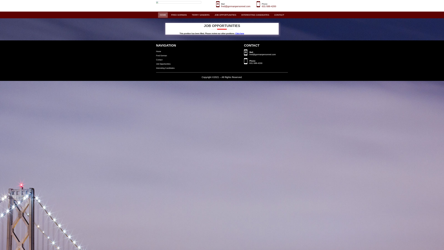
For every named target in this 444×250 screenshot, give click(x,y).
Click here (239, 33)
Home (163, 15)
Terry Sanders (201, 15)
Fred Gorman (179, 15)
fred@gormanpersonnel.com (235, 6)
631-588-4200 (269, 6)
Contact (279, 15)
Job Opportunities (225, 15)
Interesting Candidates (255, 15)
